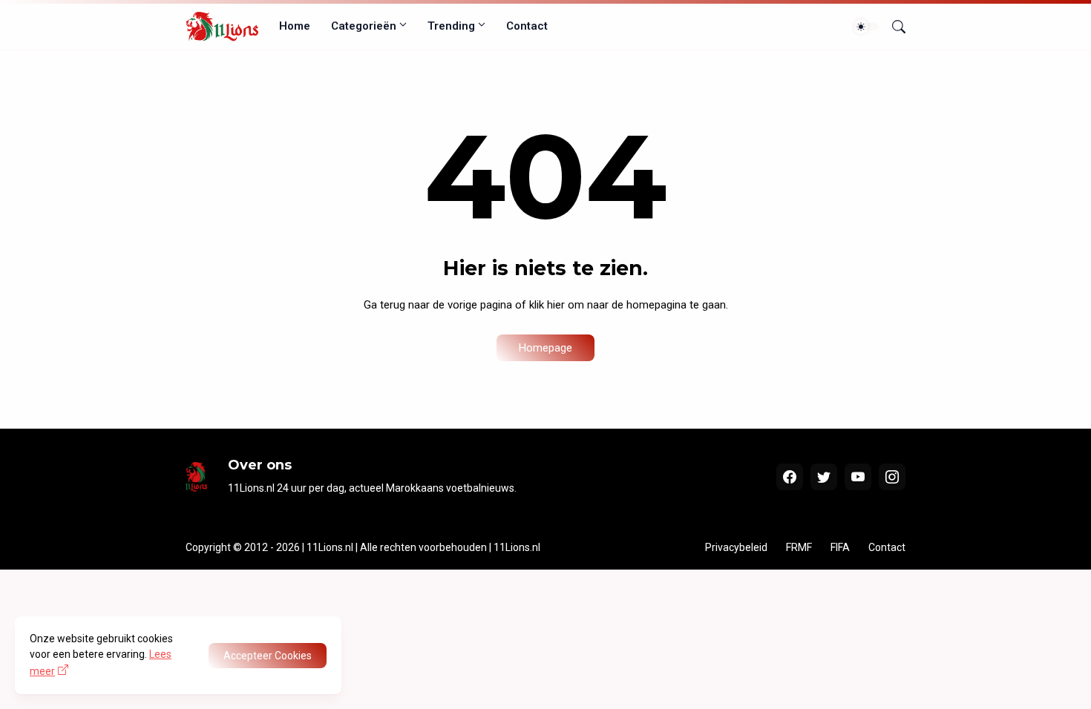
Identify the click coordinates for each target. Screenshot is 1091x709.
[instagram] (892, 477)
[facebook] (789, 477)
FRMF (799, 547)
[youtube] (858, 477)
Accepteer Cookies (267, 656)
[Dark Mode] (866, 26)
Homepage (545, 347)
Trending (451, 26)
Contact (527, 26)
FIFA (840, 547)
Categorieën (363, 26)
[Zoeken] (892, 26)
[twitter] (823, 477)
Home (294, 26)
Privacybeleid (736, 547)
